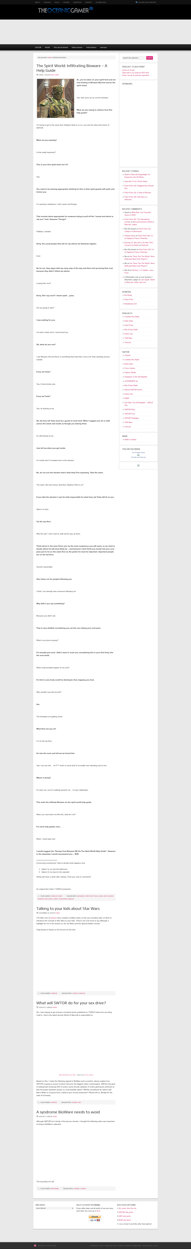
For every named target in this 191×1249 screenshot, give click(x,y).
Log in (155, 1245)
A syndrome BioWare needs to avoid (68, 1112)
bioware (80, 896)
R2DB (126, 398)
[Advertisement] (144, 26)
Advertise (77, 2)
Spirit (56, 899)
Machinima (55, 1188)
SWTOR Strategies (131, 418)
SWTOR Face (129, 414)
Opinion (54, 1102)
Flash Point (128, 299)
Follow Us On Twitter (147, 2)
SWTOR (38, 47)
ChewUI (127, 355)
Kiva (98, 1211)
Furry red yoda (91, 896)
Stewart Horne (129, 236)
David (58, 913)
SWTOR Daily (129, 409)
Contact (88, 2)
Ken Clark (55, 75)
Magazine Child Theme (113, 1245)
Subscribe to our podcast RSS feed (135, 73)
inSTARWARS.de (131, 381)
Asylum (54, 918)
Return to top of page (47, 1245)
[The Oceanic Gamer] (138, 455)
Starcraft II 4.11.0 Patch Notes (135, 181)
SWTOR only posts (126, 1212)
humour (41, 899)
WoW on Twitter (130, 440)
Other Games (77, 47)
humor (110, 896)
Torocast (127, 342)
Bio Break (128, 295)
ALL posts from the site (127, 1208)
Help (105, 896)
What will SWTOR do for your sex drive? (71, 1003)
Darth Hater (128, 321)
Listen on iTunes (128, 70)
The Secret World (61, 47)
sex (79, 1102)
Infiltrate (49, 899)
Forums (66, 2)
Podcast (47, 2)
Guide (100, 896)
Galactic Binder (130, 373)
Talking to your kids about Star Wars (68, 908)
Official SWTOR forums (133, 390)
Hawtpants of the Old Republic (135, 377)
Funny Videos (89, 1075)
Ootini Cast (128, 334)
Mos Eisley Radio (131, 330)
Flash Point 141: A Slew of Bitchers (137, 193)
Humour (103, 47)
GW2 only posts (125, 1216)
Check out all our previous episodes (135, 75)
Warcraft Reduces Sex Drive (67, 1075)
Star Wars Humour (66, 899)
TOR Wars (128, 338)
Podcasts (145, 245)
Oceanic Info (101, 2)
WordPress (147, 1245)
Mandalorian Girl (130, 304)
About (37, 2)
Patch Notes (91, 47)
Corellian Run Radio (131, 317)
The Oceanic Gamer (65, 12)
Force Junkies (129, 368)
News (60, 896)
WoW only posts (125, 1220)
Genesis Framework (133, 1245)
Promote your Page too (138, 457)
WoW (47, 47)
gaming (77, 1188)
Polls (57, 2)
